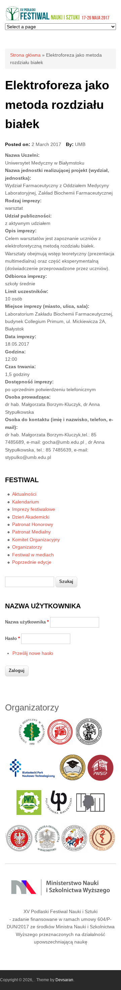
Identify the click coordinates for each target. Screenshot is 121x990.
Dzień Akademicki (30, 517)
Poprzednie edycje (31, 562)
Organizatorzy (27, 547)
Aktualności (24, 494)
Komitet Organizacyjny (36, 539)
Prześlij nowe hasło (32, 653)
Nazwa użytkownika (27, 621)
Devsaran (64, 980)
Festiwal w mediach (33, 554)
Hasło (12, 638)
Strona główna (25, 55)
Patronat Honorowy (32, 524)
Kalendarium (25, 501)
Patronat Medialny (31, 531)
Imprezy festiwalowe (33, 509)
